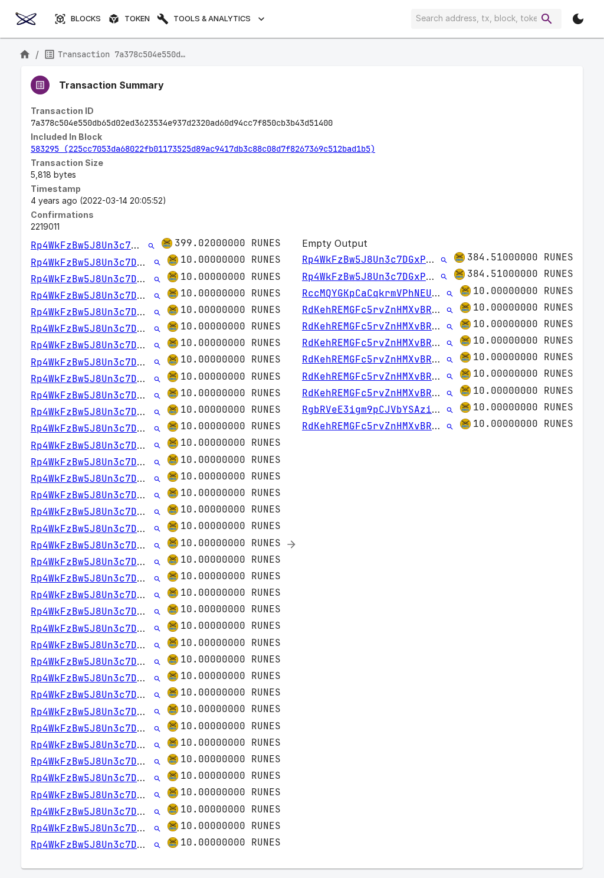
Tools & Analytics (212, 18)
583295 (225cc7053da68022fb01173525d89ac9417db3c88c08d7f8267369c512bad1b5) (203, 148)
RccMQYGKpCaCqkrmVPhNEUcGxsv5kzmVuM (402, 293)
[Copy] (340, 123)
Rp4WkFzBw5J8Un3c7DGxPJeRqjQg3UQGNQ (131, 245)
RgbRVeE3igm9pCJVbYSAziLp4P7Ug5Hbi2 (402, 409)
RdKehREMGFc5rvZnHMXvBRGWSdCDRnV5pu (402, 309)
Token (137, 18)
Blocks (86, 18)
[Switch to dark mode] (578, 19)
